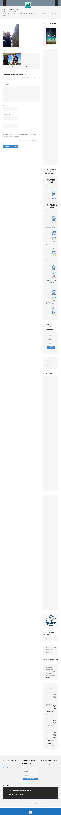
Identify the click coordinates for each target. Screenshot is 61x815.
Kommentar (6, 84)
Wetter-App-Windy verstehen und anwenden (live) (54, 294)
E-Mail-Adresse (7, 114)
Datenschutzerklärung (8, 765)
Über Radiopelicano (8, 767)
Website (5, 123)
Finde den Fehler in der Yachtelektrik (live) (54, 311)
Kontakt (5, 769)
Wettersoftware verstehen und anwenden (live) (54, 235)
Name (5, 105)
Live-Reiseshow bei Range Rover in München (54, 269)
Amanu (48, 687)
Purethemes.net (28, 803)
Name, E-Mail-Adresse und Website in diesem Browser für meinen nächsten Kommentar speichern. (19, 135)
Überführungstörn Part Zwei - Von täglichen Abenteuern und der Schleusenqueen (29, 13)
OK (30, 812)
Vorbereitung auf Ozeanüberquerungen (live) (54, 219)
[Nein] (59, 811)
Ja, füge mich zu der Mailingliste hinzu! (27, 140)
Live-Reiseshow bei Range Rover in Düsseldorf (54, 194)
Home (14, 11)
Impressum (5, 763)
